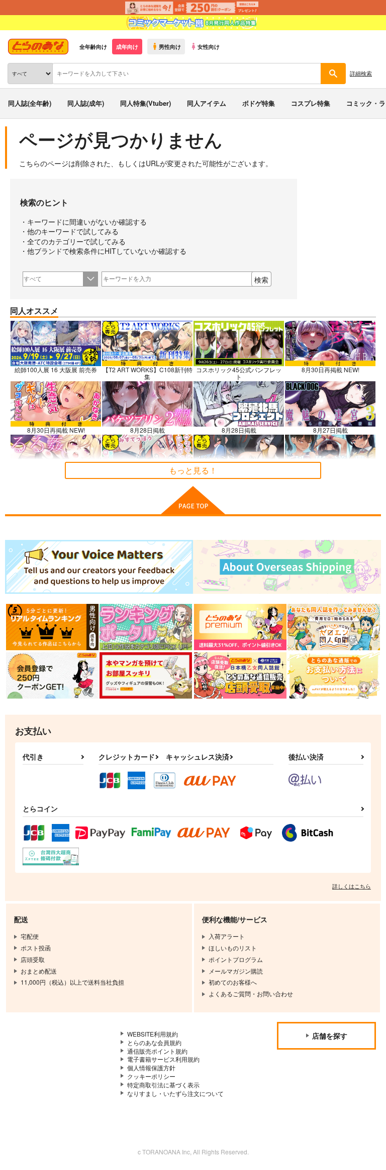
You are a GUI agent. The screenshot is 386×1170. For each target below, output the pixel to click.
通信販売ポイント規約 (157, 1051)
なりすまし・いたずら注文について (175, 1093)
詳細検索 (361, 73)
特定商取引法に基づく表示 (163, 1084)
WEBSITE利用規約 (152, 1033)
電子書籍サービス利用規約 (163, 1059)
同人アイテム (206, 103)
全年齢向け (93, 46)
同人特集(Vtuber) (145, 103)
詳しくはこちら (351, 886)
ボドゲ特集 (258, 103)
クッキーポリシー (151, 1076)
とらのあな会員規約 (154, 1042)
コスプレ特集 (310, 103)
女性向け (209, 46)
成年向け (127, 46)
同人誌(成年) (85, 103)
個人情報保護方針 (151, 1067)
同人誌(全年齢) (29, 103)
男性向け (170, 46)
